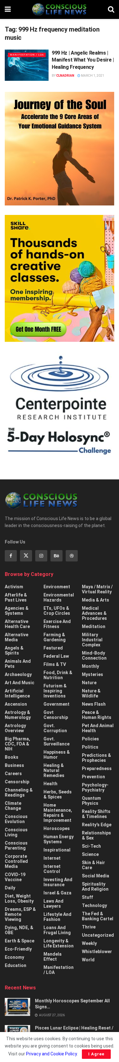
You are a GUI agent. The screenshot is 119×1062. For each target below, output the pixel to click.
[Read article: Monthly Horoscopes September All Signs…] (17, 1007)
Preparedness (97, 768)
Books (11, 757)
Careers (13, 773)
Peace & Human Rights (96, 715)
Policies (90, 738)
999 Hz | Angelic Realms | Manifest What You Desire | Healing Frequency (83, 60)
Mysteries (92, 674)
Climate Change (13, 806)
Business (14, 765)
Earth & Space (19, 940)
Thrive (89, 926)
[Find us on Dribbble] (72, 555)
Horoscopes (56, 828)
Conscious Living (16, 832)
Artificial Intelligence (17, 693)
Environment (56, 586)
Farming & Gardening (54, 637)
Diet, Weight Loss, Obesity (19, 898)
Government (56, 704)
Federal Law (56, 656)
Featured (53, 647)
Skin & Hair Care (93, 865)
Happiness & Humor (56, 755)
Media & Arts (95, 599)
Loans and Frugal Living (57, 930)
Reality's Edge (96, 824)
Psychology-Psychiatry (95, 787)
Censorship (17, 781)
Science (90, 854)
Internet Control (52, 869)
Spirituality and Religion (95, 886)
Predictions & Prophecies (96, 758)
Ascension (16, 704)
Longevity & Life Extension (58, 943)
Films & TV (54, 664)
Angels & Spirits (14, 650)
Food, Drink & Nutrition (57, 675)
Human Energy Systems (58, 839)
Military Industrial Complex (92, 639)
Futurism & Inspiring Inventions (55, 690)
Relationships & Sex (96, 835)
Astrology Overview (15, 728)
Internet (52, 858)
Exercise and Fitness (57, 624)
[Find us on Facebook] (11, 555)
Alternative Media (16, 637)
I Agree (96, 1054)
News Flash (94, 704)
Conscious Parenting (16, 845)
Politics (90, 747)
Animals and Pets (18, 664)
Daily (10, 887)
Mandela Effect (52, 957)
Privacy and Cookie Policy (51, 1053)
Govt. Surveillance (56, 741)
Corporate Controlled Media (16, 861)
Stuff (87, 897)
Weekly (89, 943)
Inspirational (56, 849)
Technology (94, 905)
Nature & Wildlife (91, 693)
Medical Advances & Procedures (94, 613)
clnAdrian (65, 75)
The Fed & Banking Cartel (97, 916)
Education (15, 965)
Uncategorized (98, 935)
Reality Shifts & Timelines (96, 814)
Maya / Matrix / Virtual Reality (97, 589)
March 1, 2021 (92, 75)
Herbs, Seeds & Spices (57, 794)
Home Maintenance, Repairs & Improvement (57, 813)
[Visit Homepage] (59, 9)
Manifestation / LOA (27, 54)
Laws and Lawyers (53, 904)
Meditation (93, 626)
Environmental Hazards (58, 597)
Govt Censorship (55, 715)
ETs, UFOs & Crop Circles (56, 611)
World (88, 959)
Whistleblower (97, 951)
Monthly (90, 666)
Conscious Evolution (16, 819)
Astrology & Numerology (18, 715)
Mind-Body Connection (94, 655)
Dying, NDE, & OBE (19, 930)
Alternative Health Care (17, 624)
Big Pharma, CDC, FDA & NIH (17, 743)
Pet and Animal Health (98, 728)
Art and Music (19, 682)
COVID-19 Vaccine (15, 877)
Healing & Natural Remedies (53, 770)
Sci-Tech (91, 846)
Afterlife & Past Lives (16, 597)
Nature (89, 682)
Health (50, 783)
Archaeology (18, 674)
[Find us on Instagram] (41, 555)
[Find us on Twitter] (26, 555)
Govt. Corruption (55, 728)
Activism (14, 586)
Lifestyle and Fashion (57, 917)
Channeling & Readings (19, 792)
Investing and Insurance (57, 882)
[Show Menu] (8, 9)
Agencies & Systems (17, 611)
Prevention (93, 776)
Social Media (95, 875)
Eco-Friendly (18, 949)
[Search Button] (111, 9)
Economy (14, 957)
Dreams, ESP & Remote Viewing (20, 914)
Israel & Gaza (57, 892)
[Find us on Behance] (56, 555)
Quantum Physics (91, 801)
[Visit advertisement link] (59, 148)
